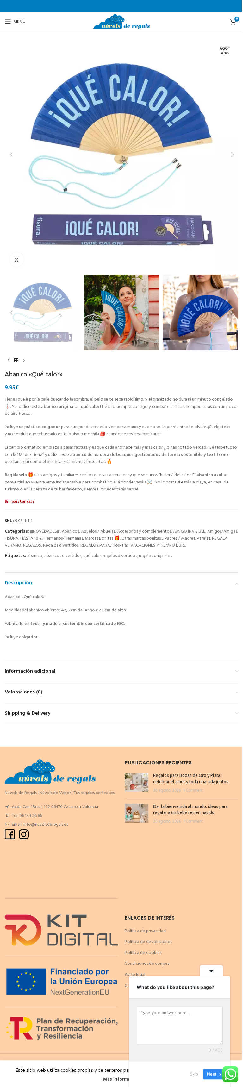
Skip (194, 1074)
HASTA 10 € (31, 538)
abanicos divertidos (62, 555)
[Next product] (24, 360)
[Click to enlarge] (16, 259)
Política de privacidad (145, 931)
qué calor (92, 555)
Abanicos (70, 531)
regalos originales (155, 555)
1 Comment (193, 790)
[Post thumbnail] (136, 783)
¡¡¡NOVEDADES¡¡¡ (45, 531)
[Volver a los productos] (16, 360)
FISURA (11, 538)
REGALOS (32, 545)
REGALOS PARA (95, 545)
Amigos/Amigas (222, 531)
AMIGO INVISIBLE (189, 531)
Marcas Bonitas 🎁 (102, 538)
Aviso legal (135, 974)
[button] (11, 154)
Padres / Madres (180, 538)
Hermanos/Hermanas (63, 538)
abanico (34, 555)
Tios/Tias (120, 545)
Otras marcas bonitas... (142, 538)
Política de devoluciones (148, 941)
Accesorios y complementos (144, 531)
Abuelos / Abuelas (98, 531)
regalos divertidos (120, 555)
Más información (121, 1079)
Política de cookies (143, 953)
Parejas (203, 538)
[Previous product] (8, 360)
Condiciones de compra (147, 963)
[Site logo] (121, 21)
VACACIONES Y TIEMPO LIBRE (158, 545)
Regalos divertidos (60, 545)
